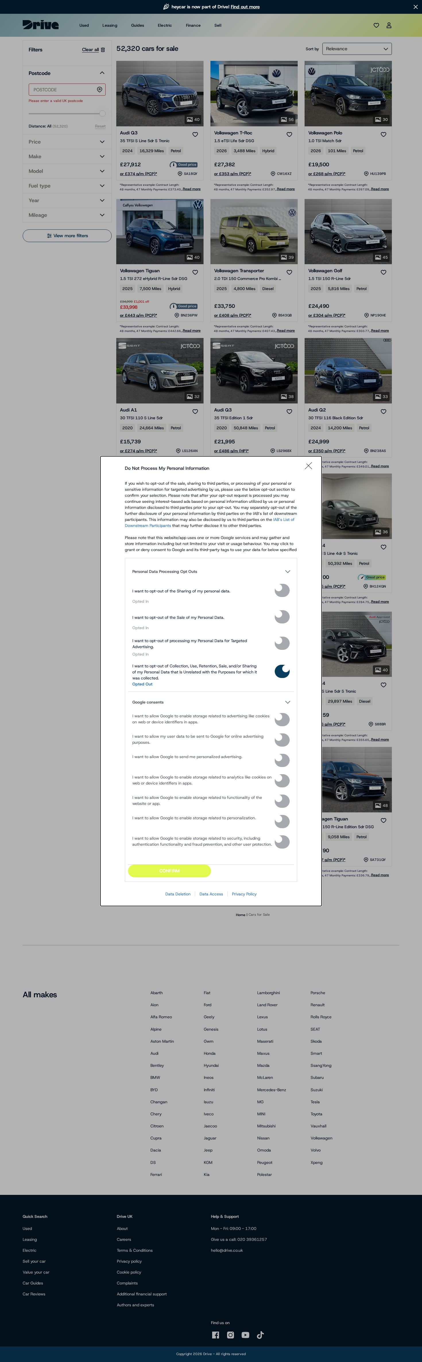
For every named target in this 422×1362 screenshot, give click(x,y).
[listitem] (211, 571)
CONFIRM (169, 871)
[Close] (310, 468)
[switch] (282, 590)
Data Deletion (178, 894)
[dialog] (211, 681)
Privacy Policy (244, 894)
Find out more (245, 7)
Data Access (211, 894)
